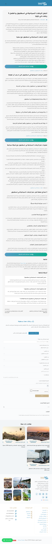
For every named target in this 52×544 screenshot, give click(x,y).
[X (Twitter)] (43, 494)
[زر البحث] (4, 407)
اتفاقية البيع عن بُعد (42, 522)
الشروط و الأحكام (42, 518)
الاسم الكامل (46, 369)
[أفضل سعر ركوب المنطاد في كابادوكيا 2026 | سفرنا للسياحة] (14, 435)
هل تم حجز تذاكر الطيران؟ (44, 363)
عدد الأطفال (46, 357)
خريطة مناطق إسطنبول (45, 415)
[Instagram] (40, 494)
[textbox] (40, 342)
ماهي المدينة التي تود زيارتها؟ (43, 339)
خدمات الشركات (42, 532)
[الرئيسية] (46, 19)
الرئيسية (44, 510)
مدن (40, 415)
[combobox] (26, 342)
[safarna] (22, 482)
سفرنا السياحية (21, 540)
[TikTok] (37, 494)
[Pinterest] (43, 497)
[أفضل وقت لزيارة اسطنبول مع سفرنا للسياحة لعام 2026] (38, 435)
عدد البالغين (46, 351)
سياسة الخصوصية (42, 520)
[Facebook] (46, 494)
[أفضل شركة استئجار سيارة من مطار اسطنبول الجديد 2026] (38, 458)
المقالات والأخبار (42, 516)
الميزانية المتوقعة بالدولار (44, 380)
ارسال (42, 395)
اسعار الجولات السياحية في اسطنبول (34, 135)
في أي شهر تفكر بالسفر (44, 345)
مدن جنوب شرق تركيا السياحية (34, 415)
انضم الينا (44, 512)
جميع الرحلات (43, 514)
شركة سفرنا (23, 263)
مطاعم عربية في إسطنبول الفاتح (24, 415)
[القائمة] (5, 3)
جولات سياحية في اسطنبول (36, 188)
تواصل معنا (43, 530)
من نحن (44, 528)
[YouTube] (46, 497)
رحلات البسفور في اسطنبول (36, 70)
